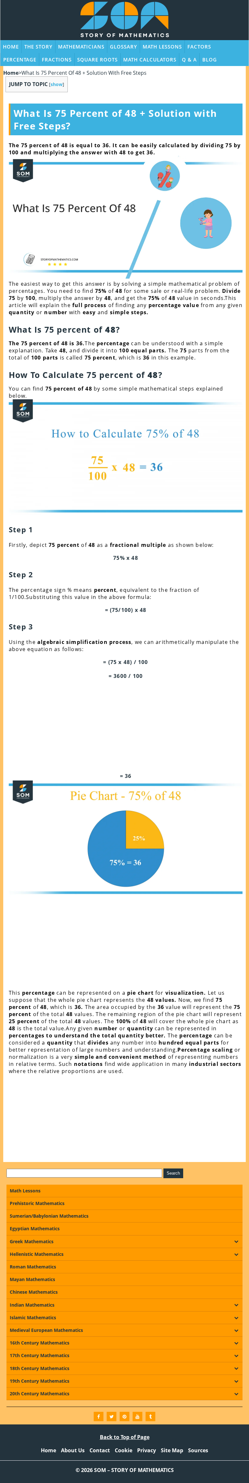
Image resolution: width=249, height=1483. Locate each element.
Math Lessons (162, 46)
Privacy (146, 1450)
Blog (209, 59)
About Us (73, 1450)
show (57, 84)
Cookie (123, 1450)
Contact (99, 1450)
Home (11, 46)
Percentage (19, 59)
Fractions (57, 59)
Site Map (172, 1450)
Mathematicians (81, 46)
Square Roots (97, 59)
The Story (38, 46)
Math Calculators (149, 59)
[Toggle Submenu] (236, 1241)
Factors (199, 46)
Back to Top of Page (124, 1437)
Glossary (123, 46)
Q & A (189, 59)
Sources (198, 1450)
